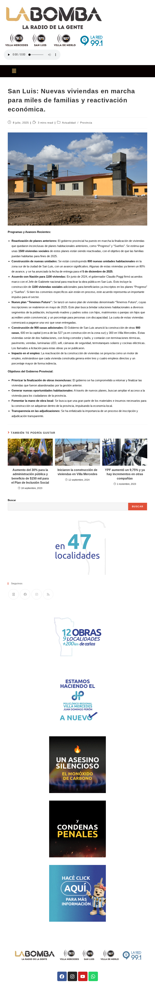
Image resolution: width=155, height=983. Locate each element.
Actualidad (69, 122)
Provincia (86, 122)
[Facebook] (25, 594)
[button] (14, 71)
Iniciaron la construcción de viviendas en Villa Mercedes (77, 472)
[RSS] (48, 594)
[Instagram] (36, 594)
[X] (13, 594)
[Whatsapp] (93, 976)
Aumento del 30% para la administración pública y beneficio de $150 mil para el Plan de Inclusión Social (30, 476)
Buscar (12, 500)
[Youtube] (83, 976)
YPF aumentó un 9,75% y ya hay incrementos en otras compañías (125, 474)
